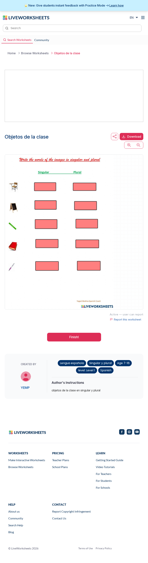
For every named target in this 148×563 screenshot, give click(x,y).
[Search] (7, 27)
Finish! (74, 337)
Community (15, 518)
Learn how (116, 5)
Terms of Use (85, 548)
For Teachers (103, 473)
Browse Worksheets (20, 467)
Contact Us (59, 518)
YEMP (25, 388)
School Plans (60, 467)
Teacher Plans (60, 460)
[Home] (26, 17)
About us (14, 511)
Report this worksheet (127, 319)
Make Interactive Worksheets (26, 460)
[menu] (143, 17)
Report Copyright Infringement (71, 511)
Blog (11, 532)
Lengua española (72, 363)
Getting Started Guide (109, 460)
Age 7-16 (123, 363)
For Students (104, 480)
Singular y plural (100, 363)
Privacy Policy (104, 548)
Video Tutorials (105, 467)
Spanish (105, 370)
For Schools (103, 487)
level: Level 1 (86, 370)
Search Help (15, 525)
